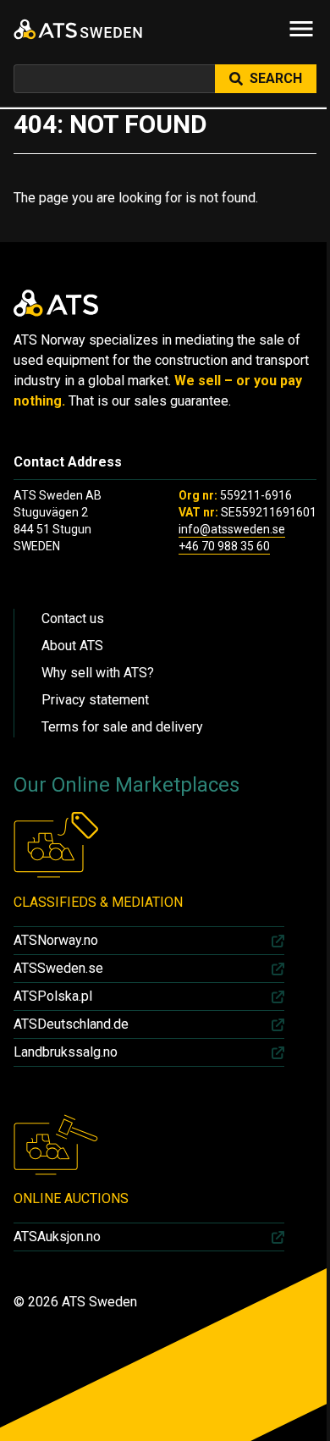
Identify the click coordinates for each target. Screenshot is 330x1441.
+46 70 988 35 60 (224, 546)
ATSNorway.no (56, 940)
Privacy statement (95, 700)
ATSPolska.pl (53, 996)
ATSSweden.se (58, 968)
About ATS (72, 646)
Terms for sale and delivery (122, 727)
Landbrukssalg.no (66, 1052)
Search (276, 78)
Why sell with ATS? (97, 673)
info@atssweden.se (232, 529)
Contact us (72, 618)
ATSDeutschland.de (71, 1024)
